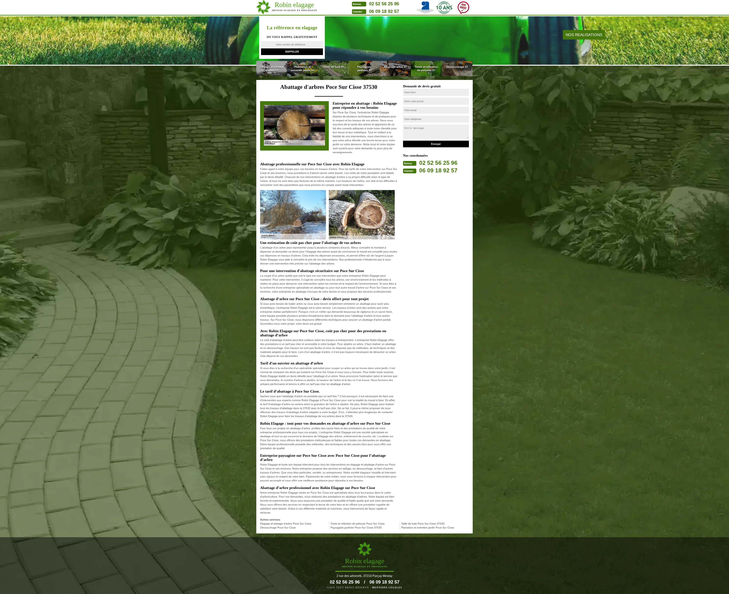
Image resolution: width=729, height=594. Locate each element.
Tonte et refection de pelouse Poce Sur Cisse (358, 523)
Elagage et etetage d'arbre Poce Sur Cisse (285, 523)
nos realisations (584, 35)
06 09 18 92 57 (384, 11)
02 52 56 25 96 (384, 3)
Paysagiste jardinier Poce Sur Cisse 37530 (356, 527)
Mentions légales (387, 587)
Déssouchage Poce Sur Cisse (278, 527)
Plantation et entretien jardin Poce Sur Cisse (427, 527)
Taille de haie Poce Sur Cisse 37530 (422, 523)
